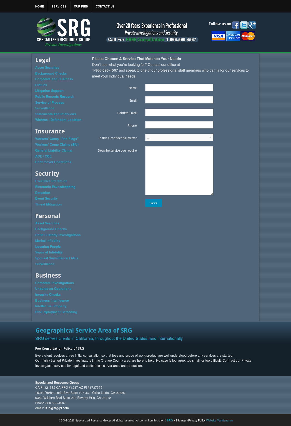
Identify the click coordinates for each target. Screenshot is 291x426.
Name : (133, 88)
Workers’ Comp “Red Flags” (57, 138)
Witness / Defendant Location (58, 119)
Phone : (133, 125)
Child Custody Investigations (58, 235)
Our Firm (81, 6)
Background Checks (51, 73)
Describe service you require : (118, 150)
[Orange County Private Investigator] (63, 32)
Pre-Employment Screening (56, 312)
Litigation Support (49, 90)
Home (39, 6)
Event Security (46, 198)
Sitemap (181, 420)
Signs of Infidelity (49, 252)
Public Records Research (54, 96)
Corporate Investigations (54, 283)
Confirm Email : (127, 113)
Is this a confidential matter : (118, 138)
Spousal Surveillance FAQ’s (56, 258)
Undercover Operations (53, 162)
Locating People (48, 246)
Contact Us (105, 6)
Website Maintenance (219, 420)
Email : (133, 100)
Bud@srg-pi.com (57, 408)
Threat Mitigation (48, 204)
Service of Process (49, 102)
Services (59, 6)
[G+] (252, 25)
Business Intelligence (52, 300)
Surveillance (44, 108)
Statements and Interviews (55, 114)
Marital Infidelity (47, 240)
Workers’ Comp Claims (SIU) (57, 144)
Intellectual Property (51, 306)
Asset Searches (47, 67)
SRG (170, 420)
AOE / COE (43, 156)
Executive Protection (51, 181)
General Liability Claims (53, 150)
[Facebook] (235, 25)
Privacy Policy (197, 420)
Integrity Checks (48, 294)
